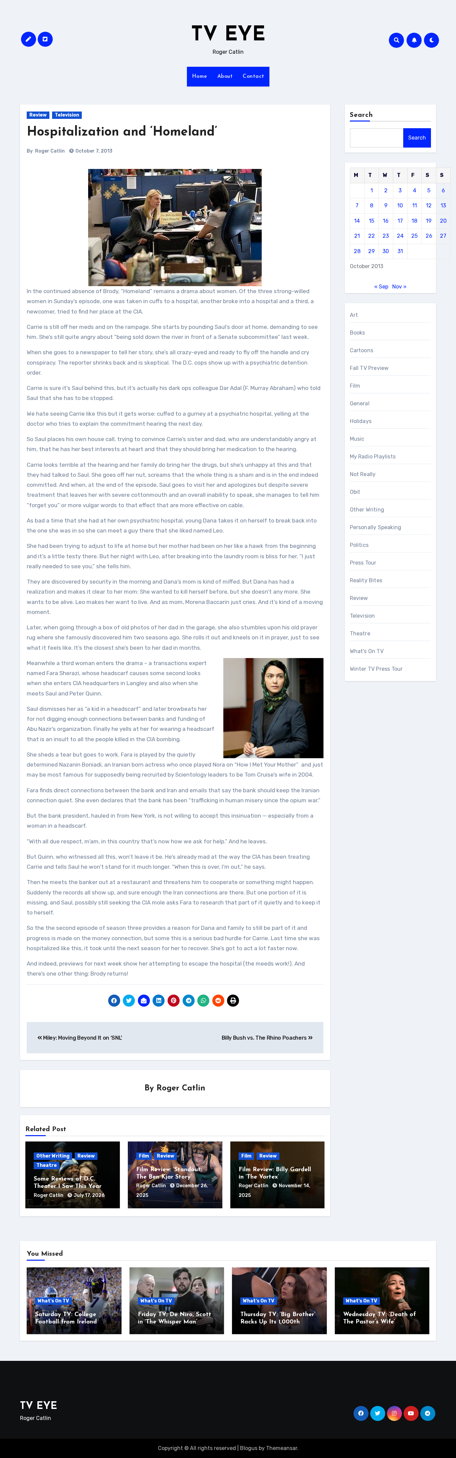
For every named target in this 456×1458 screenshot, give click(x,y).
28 (357, 251)
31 (400, 251)
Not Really (363, 474)
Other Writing (52, 1156)
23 (386, 236)
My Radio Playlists (373, 456)
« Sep (381, 286)
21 (357, 236)
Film (144, 1156)
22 (371, 236)
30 (386, 251)
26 (429, 236)
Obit (355, 492)
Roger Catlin (50, 151)
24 (400, 236)
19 (429, 221)
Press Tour (363, 563)
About (225, 76)
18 (414, 221)
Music (357, 439)
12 (429, 205)
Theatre (46, 1165)
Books (357, 333)
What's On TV (367, 651)
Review (38, 115)
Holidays (361, 421)
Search (361, 115)
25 (414, 236)
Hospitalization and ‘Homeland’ (122, 132)
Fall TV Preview (369, 368)
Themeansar (281, 1448)
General (360, 403)
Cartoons (362, 350)
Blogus (248, 1448)
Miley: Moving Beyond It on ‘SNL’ (82, 1038)
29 (371, 251)
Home (199, 76)
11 (414, 205)
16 (386, 221)
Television (67, 115)
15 (371, 221)
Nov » (399, 286)
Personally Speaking (376, 527)
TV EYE (228, 35)
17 (400, 221)
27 (443, 236)
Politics (359, 545)
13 (443, 205)
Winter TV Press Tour (376, 669)
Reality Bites (366, 580)
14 (357, 221)
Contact (253, 76)
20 (443, 221)
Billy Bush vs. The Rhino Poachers (265, 1038)
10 (400, 205)
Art (354, 315)
